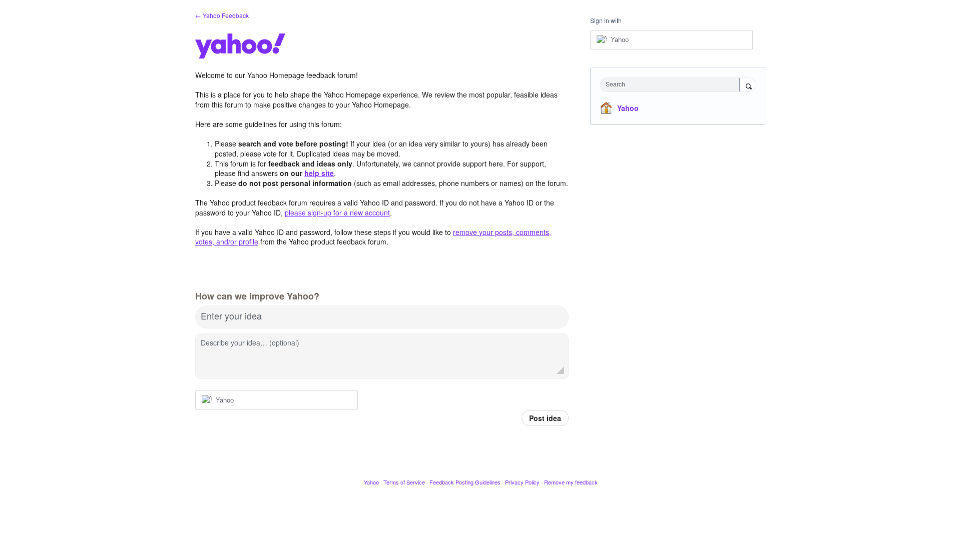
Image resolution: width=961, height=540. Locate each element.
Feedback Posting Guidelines (465, 482)
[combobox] (672, 84)
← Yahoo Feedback (222, 15)
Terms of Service (404, 482)
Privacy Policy (522, 482)
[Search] (747, 86)
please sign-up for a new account (337, 213)
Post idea (545, 418)
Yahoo (628, 108)
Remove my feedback (571, 482)
